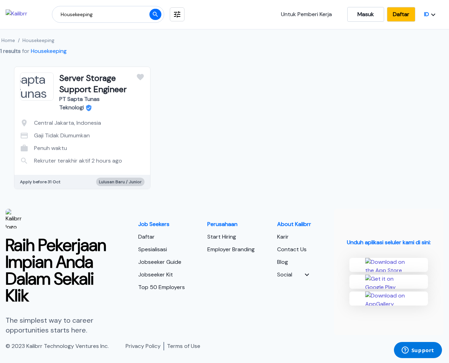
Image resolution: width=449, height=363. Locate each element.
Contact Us (292, 249)
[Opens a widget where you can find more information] (418, 350)
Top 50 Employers (161, 287)
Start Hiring (221, 236)
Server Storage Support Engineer (93, 84)
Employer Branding (231, 249)
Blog (282, 262)
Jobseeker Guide (159, 262)
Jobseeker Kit (155, 274)
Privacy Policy (143, 346)
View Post (54, 153)
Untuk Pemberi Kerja (306, 14)
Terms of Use (183, 346)
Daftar (401, 14)
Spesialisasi (152, 249)
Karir (283, 236)
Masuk (365, 14)
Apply (110, 153)
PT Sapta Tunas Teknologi (79, 103)
